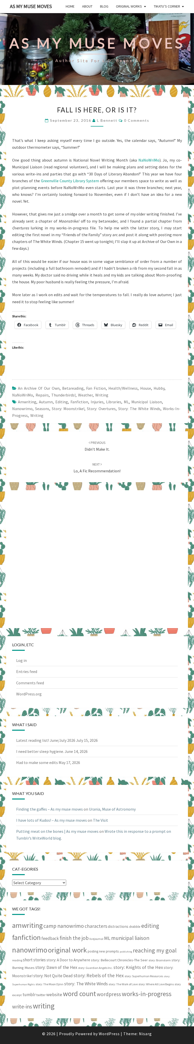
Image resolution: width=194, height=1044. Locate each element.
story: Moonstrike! (68, 408)
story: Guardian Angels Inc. (95, 968)
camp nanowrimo (63, 926)
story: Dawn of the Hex (56, 967)
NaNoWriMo (148, 160)
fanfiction (79, 401)
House (145, 388)
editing (61, 401)
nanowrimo (22, 408)
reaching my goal (155, 950)
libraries (113, 401)
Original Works (129, 6)
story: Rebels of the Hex (99, 975)
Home (70, 6)
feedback (50, 938)
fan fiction (96, 388)
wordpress (109, 994)
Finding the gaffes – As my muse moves (49, 809)
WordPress (109, 1033)
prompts (112, 951)
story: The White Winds (139, 408)
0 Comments (136, 120)
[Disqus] (97, 558)
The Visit (100, 820)
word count (79, 993)
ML (126, 401)
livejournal (96, 939)
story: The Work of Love (123, 984)
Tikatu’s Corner (167, 6)
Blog (104, 6)
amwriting (27, 401)
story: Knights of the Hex (138, 967)
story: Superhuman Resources (144, 976)
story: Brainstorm (160, 960)
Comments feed (30, 682)
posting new (96, 951)
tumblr (29, 994)
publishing (126, 951)
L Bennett (107, 120)
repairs (42, 394)
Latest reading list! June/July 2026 (45, 740)
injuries (97, 401)
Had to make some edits (37, 762)
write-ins (22, 1006)
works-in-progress (147, 994)
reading (17, 960)
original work (67, 950)
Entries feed (26, 671)
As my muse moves (31, 6)
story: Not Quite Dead (53, 975)
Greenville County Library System (70, 180)
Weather (85, 394)
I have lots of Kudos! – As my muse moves (51, 820)
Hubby (159, 388)
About (87, 6)
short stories (34, 960)
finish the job (74, 938)
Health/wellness (123, 388)
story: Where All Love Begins (156, 984)
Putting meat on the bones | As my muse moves (57, 831)
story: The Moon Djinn (49, 984)
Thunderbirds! (63, 394)
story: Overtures (101, 408)
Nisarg (145, 1033)
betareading (73, 388)
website (54, 994)
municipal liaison (146, 401)
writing (36, 415)
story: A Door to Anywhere (68, 960)
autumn (46, 401)
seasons (42, 408)
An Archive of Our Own (39, 388)
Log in (21, 660)
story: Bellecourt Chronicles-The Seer (119, 960)
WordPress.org (29, 693)
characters (96, 926)
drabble (134, 927)
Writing (101, 394)
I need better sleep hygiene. (40, 751)
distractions (118, 926)
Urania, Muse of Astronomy (112, 809)
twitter (40, 995)
